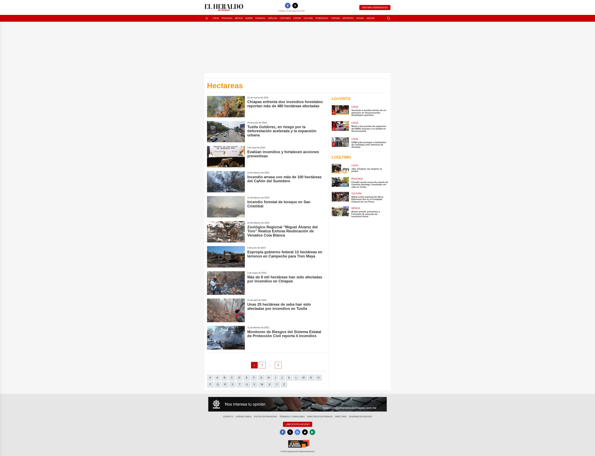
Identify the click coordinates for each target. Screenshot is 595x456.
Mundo (249, 18)
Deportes (348, 18)
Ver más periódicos (375, 7)
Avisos (360, 18)
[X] (295, 5)
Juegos (370, 18)
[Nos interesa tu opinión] (297, 404)
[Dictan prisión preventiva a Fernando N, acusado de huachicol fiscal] (340, 212)
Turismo (335, 18)
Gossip (297, 18)
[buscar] (388, 18)
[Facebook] (288, 5)
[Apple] (305, 432)
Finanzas (260, 18)
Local (216, 18)
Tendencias (321, 18)
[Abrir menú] (207, 18)
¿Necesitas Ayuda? (298, 424)
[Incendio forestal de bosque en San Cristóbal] (226, 206)
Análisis (272, 18)
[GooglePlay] (312, 432)
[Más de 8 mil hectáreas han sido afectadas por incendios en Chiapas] (226, 283)
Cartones (285, 18)
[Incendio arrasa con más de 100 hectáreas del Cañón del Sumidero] (226, 181)
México (239, 18)
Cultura (308, 18)
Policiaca (227, 18)
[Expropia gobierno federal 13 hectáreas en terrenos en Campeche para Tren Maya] (226, 256)
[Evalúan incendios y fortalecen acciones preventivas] (226, 156)
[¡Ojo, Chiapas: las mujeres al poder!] (340, 168)
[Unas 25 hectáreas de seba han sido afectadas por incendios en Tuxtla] (226, 310)
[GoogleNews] (297, 432)
